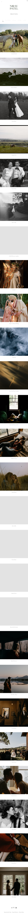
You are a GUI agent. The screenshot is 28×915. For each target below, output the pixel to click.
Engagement (8, 20)
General (19, 20)
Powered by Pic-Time (7, 912)
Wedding (14, 20)
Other (24, 20)
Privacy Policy (21, 912)
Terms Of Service (15, 912)
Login (2, 25)
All (3, 20)
